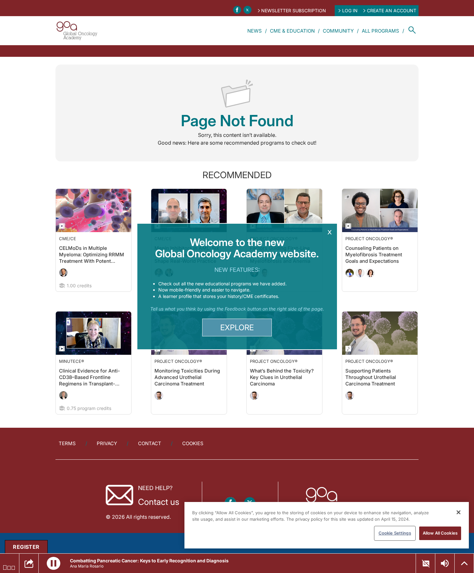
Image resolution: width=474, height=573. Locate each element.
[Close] (458, 512)
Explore (237, 327)
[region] (326, 525)
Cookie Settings (395, 533)
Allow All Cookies (440, 533)
